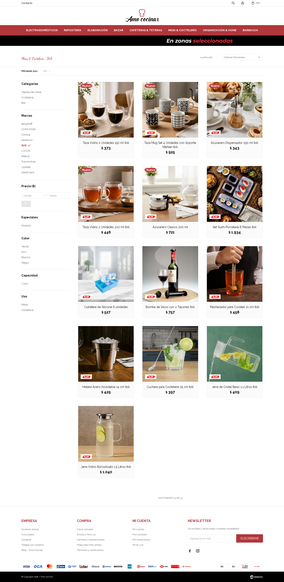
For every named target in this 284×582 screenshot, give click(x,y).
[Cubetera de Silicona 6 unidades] (106, 274)
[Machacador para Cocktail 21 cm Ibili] (235, 274)
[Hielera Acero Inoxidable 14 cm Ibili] (106, 354)
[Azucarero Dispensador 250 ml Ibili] (235, 110)
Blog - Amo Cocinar (32, 550)
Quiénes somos (30, 529)
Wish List (137, 544)
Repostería (72, 30)
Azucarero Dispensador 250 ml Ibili (234, 142)
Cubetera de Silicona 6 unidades (106, 307)
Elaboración (98, 30)
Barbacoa (250, 30)
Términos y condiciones (90, 550)
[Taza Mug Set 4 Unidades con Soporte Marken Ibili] (170, 110)
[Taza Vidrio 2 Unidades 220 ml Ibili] (106, 194)
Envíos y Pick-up (86, 534)
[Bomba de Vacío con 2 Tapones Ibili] (170, 274)
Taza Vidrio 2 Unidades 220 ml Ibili (106, 227)
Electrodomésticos (42, 30)
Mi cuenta (138, 529)
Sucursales (27, 534)
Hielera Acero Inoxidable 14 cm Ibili (106, 387)
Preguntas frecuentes (89, 544)
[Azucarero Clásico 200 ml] (170, 194)
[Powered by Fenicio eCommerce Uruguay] (256, 577)
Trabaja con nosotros (32, 544)
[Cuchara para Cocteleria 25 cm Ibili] (170, 354)
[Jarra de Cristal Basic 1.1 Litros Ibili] (235, 354)
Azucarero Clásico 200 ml (170, 227)
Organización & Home (219, 30)
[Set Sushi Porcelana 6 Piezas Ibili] (235, 194)
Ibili (45, 71)
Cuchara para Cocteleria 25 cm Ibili (170, 387)
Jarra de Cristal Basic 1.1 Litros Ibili (234, 387)
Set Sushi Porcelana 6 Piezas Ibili (234, 227)
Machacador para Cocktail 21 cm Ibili (234, 307)
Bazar (118, 30)
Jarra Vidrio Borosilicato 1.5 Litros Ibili (106, 466)
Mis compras (139, 534)
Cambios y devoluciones (90, 539)
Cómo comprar (85, 529)
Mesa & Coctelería (182, 30)
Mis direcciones (141, 539)
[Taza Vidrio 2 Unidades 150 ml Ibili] (106, 110)
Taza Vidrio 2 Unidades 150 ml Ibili (106, 142)
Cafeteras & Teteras (146, 30)
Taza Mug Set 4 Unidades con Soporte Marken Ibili (170, 145)
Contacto (26, 3)
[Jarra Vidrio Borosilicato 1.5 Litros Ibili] (106, 434)
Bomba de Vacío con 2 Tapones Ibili (170, 307)
